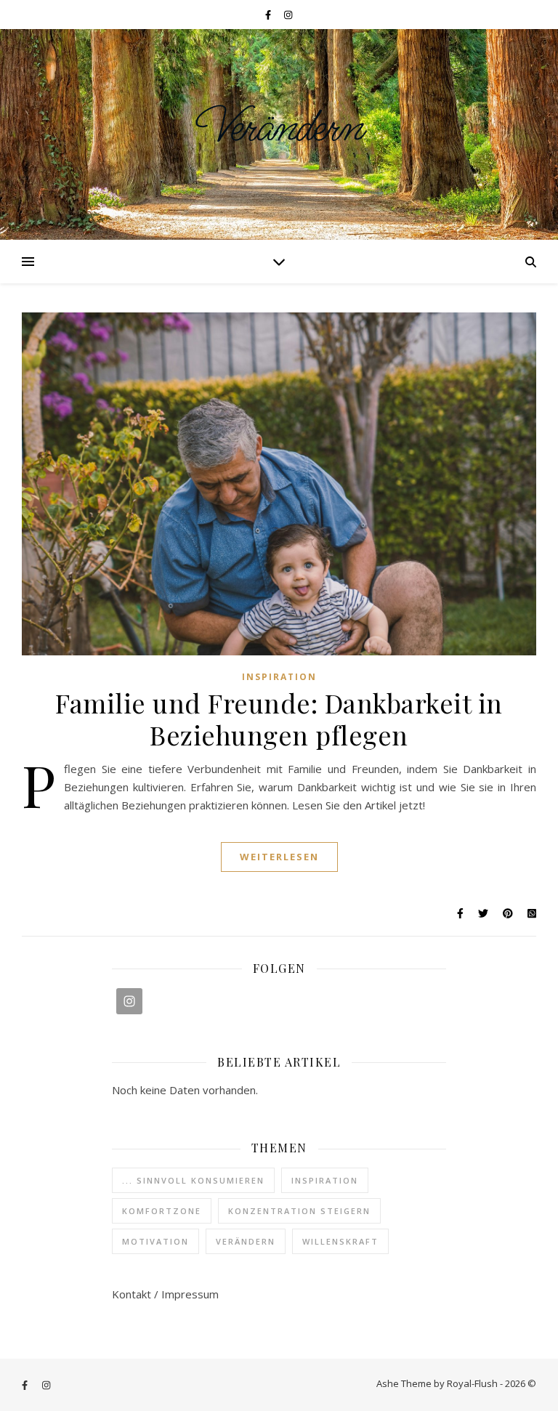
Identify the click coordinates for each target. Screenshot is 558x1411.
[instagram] (288, 14)
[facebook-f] (269, 14)
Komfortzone (161, 1210)
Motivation (155, 1241)
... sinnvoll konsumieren (193, 1180)
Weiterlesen (279, 856)
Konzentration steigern (299, 1210)
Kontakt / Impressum (165, 1294)
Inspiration (279, 677)
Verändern (279, 127)
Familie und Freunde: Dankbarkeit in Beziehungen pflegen (279, 718)
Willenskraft (340, 1241)
